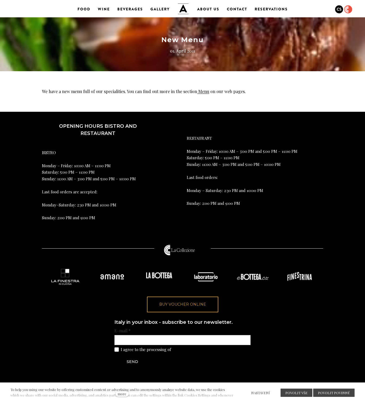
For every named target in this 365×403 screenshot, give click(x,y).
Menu (203, 91)
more (122, 394)
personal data (184, 349)
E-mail (122, 331)
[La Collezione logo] (179, 250)
